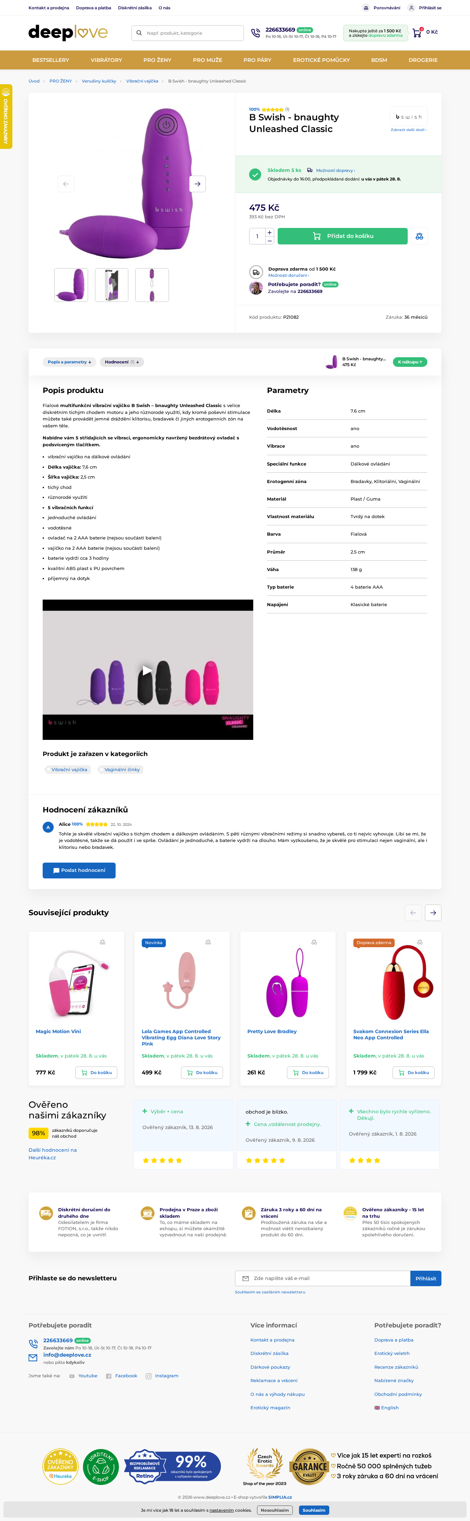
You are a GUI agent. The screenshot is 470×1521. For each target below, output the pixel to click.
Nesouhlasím (275, 1510)
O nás (164, 7)
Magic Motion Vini (58, 1031)
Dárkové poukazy (270, 1367)
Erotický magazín (270, 1407)
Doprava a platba (93, 7)
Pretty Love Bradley (272, 1031)
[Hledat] (139, 33)
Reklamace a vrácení (274, 1380)
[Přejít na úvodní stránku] (68, 33)
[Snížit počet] (270, 240)
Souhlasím (314, 1510)
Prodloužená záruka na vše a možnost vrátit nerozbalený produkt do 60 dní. (294, 1228)
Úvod (34, 81)
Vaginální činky (122, 769)
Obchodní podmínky (398, 1394)
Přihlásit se (430, 7)
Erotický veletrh (392, 1353)
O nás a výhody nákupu (277, 1394)
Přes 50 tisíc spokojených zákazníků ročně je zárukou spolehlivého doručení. (393, 1228)
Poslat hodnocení (82, 870)
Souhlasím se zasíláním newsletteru (270, 1292)
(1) (269, 109)
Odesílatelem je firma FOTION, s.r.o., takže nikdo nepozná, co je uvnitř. (88, 1228)
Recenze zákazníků (396, 1367)
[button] (197, 184)
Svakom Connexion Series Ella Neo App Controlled (391, 1034)
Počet (257, 236)
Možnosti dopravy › (335, 170)
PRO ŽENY (61, 81)
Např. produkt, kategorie (174, 33)
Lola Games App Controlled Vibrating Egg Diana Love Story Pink (181, 1037)
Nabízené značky (394, 1380)
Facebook (126, 1375)
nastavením (222, 1510)
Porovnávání (387, 7)
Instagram (167, 1375)
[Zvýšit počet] (270, 232)
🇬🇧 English (386, 1407)
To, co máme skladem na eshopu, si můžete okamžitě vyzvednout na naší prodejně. (193, 1228)
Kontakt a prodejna (49, 7)
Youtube (87, 1375)
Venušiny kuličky (99, 81)
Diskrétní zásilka (135, 7)
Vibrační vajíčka (142, 81)
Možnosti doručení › (288, 275)
